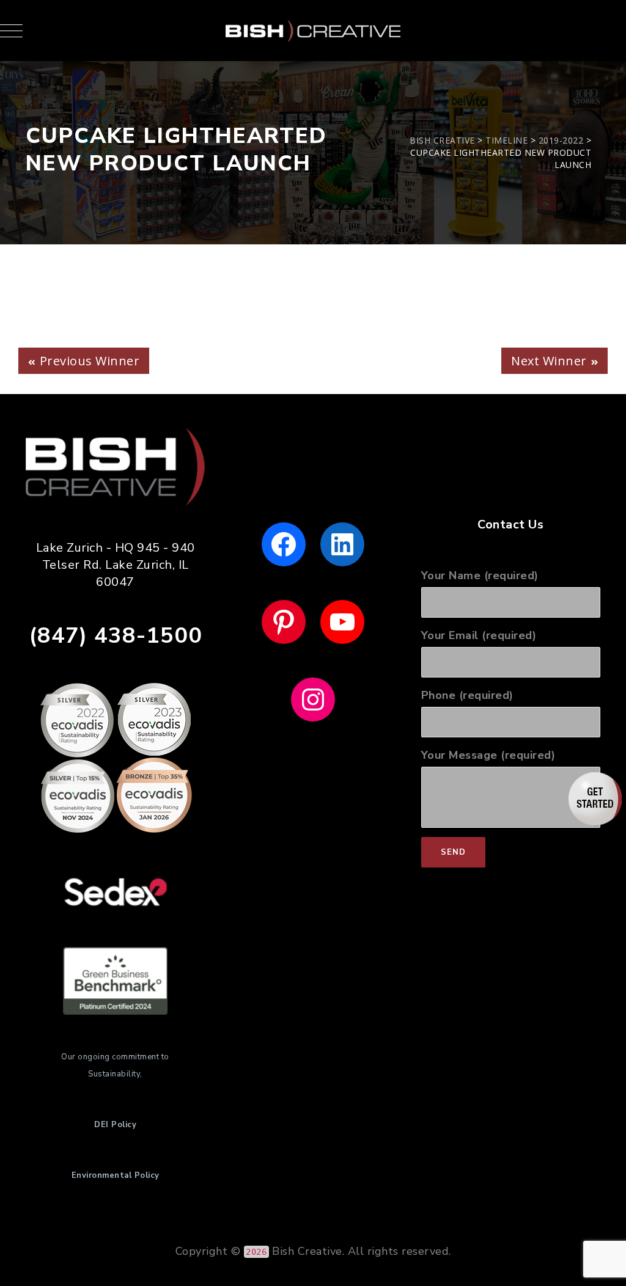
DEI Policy (115, 1124)
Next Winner (549, 361)
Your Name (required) (480, 575)
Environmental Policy (116, 1175)
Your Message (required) (488, 755)
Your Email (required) (479, 635)
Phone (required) (467, 695)
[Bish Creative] (313, 30)
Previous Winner (90, 361)
